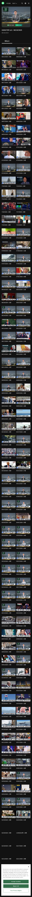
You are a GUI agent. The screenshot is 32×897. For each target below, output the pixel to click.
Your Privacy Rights (16, 890)
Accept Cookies (16, 881)
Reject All (16, 886)
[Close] (28, 867)
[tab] (7, 41)
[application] (16, 15)
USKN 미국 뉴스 (7, 30)
